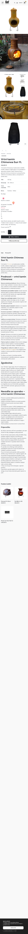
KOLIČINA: (3, 232)
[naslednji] (5, 150)
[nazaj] (2, 150)
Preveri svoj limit (5, 227)
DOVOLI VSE (13, 927)
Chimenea (9, 168)
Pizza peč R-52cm (6, 501)
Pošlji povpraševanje (14, 240)
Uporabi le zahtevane (8, 930)
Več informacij (12, 224)
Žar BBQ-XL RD (18, 501)
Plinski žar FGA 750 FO (7, 521)
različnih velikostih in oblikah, (8, 349)
